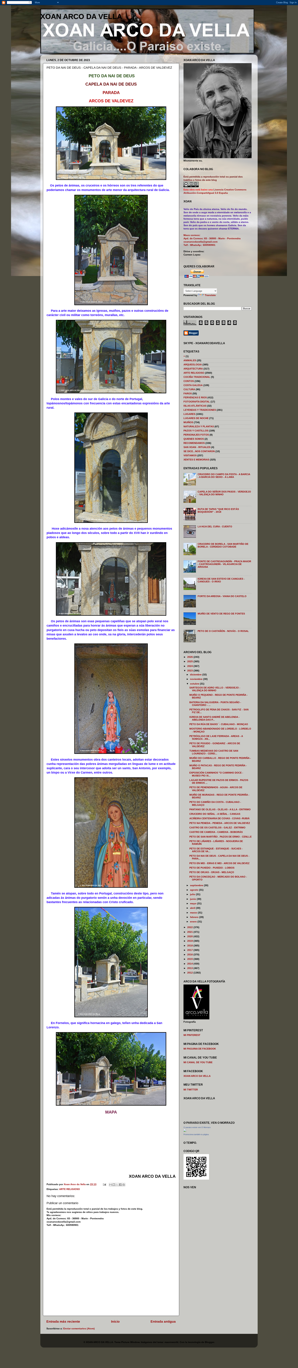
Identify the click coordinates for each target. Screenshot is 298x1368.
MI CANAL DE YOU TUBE (197, 1062)
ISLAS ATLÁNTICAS (194, 406)
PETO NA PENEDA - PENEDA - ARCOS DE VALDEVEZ (219, 823)
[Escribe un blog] (114, 1184)
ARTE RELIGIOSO (69, 1189)
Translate (210, 295)
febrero (194, 917)
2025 (190, 661)
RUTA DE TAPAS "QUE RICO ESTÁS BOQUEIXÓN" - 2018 (218, 510)
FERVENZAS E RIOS (195, 397)
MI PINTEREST (191, 1035)
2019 (190, 941)
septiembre (197, 885)
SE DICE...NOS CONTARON (199, 451)
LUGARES (189, 414)
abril (193, 908)
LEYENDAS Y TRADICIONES (199, 410)
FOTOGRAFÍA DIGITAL (196, 401)
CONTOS (188, 381)
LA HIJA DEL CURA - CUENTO (215, 526)
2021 (190, 932)
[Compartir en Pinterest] (123, 1184)
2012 (190, 972)
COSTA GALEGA (193, 385)
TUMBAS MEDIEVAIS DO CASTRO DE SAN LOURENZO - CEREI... (213, 752)
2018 (190, 945)
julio (193, 894)
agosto (194, 890)
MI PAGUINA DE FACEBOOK (199, 1048)
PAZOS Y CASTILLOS (195, 430)
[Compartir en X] (117, 1184)
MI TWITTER (190, 1089)
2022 (190, 927)
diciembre (196, 674)
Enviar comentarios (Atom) (79, 1328)
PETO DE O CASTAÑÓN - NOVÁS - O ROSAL (223, 631)
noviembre (196, 679)
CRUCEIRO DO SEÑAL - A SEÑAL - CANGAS (214, 814)
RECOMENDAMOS (194, 443)
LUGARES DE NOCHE (195, 418)
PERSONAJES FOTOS (196, 435)
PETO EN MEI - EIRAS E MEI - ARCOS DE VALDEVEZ (219, 863)
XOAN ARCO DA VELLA (81, 16)
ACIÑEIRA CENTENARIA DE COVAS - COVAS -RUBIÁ (219, 818)
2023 (190, 670)
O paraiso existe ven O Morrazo (197, 1127)
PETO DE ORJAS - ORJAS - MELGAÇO (211, 872)
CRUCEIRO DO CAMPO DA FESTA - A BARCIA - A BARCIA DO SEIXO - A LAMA (224, 475)
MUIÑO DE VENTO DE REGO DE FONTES (221, 613)
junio (193, 899)
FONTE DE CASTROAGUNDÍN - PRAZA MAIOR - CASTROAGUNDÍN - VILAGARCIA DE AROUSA (224, 564)
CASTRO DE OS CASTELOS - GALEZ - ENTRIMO (217, 827)
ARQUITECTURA (193, 368)
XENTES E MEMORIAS (196, 459)
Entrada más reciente (63, 1321)
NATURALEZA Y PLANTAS (198, 426)
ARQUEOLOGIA (192, 364)
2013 (190, 968)
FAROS (187, 393)
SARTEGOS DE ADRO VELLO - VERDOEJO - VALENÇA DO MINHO (214, 689)
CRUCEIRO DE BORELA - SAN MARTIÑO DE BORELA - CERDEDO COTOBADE (223, 545)
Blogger (209, 1342)
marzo (194, 912)
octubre (195, 683)
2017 (190, 950)
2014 (190, 963)
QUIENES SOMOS (193, 439)
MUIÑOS (188, 422)
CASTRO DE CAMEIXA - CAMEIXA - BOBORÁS (216, 832)
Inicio (115, 1321)
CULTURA (189, 389)
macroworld (171, 1342)
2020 (190, 936)
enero (193, 921)
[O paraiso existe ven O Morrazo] (184, 1131)
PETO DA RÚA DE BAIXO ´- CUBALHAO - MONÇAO (218, 724)
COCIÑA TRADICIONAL (196, 377)
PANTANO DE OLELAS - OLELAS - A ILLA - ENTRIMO (220, 809)
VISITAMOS (190, 455)
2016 (190, 954)
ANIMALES (189, 360)
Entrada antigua (163, 1321)
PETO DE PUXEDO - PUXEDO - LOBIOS (211, 868)
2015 (190, 959)
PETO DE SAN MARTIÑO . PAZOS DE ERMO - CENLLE (220, 836)
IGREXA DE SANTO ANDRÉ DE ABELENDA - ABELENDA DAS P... (214, 718)
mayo (193, 903)
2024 (190, 666)
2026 (190, 657)
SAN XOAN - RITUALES (196, 447)
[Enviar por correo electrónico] (110, 1184)
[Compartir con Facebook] (120, 1184)
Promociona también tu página (196, 1134)
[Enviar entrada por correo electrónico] (104, 1184)
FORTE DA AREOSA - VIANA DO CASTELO (222, 596)
